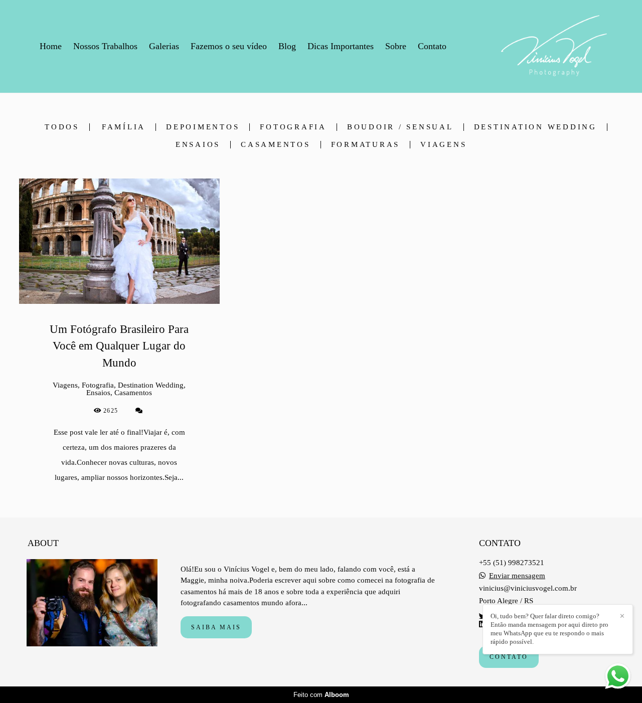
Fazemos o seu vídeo (229, 46)
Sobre (395, 46)
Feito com (321, 694)
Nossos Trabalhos (105, 46)
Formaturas (365, 144)
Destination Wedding (535, 127)
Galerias (164, 46)
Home (51, 46)
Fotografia (293, 127)
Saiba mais (216, 627)
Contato (432, 46)
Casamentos (275, 144)
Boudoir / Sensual (400, 127)
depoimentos (202, 127)
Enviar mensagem (517, 576)
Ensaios (198, 144)
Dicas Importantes (340, 46)
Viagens (443, 144)
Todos (62, 127)
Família (123, 127)
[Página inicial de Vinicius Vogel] (554, 46)
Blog (287, 46)
